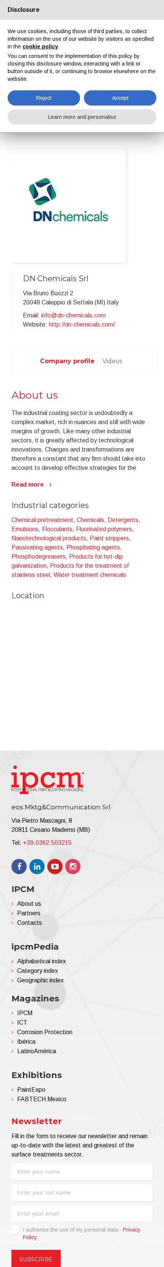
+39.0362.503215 (47, 842)
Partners (28, 913)
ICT (22, 1022)
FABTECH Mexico (41, 1099)
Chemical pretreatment (42, 520)
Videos (112, 361)
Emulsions (25, 529)
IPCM (24, 1013)
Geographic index (40, 980)
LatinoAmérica (36, 1051)
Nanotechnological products (48, 538)
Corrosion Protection (44, 1032)
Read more (27, 484)
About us (29, 903)
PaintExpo (31, 1089)
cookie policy (40, 46)
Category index (37, 970)
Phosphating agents (93, 547)
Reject (43, 98)
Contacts (29, 922)
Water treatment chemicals (89, 575)
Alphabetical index (41, 961)
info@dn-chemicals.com (73, 315)
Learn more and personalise (82, 117)
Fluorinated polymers (104, 529)
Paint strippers (109, 538)
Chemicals (90, 520)
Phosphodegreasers (38, 556)
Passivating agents (37, 547)
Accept (120, 98)
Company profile (67, 361)
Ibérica (26, 1041)
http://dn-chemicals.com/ (82, 324)
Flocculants (57, 529)
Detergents (123, 520)
